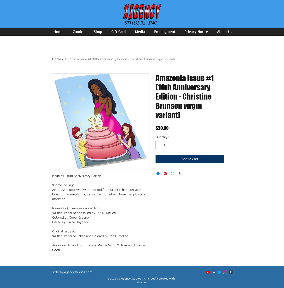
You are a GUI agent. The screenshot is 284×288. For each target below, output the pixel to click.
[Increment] (170, 145)
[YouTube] (208, 272)
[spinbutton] (164, 145)
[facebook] (213, 272)
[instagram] (225, 272)
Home (56, 59)
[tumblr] (231, 272)
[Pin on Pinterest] (165, 173)
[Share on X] (180, 173)
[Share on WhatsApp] (172, 173)
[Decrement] (159, 145)
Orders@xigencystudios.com (71, 272)
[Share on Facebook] (158, 173)
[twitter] (219, 272)
